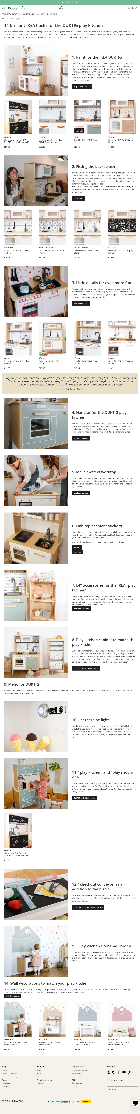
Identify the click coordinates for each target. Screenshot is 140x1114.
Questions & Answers (9, 1074)
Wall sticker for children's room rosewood (119, 1043)
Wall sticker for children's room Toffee (50, 1043)
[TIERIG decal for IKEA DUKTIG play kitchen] (87, 117)
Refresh (77, 547)
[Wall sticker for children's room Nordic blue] (87, 1019)
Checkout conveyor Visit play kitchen (88, 907)
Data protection (77, 1083)
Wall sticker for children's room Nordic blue (85, 1043)
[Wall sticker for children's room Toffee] (52, 1019)
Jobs (38, 1077)
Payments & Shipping (9, 1077)
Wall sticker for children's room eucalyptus (15, 1043)
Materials (40, 1083)
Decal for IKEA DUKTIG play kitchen (86, 141)
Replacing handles (81, 438)
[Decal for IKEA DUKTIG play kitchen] (18, 227)
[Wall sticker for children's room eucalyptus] (18, 1019)
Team (39, 1074)
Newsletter (6, 1086)
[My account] (129, 8)
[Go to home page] (9, 8)
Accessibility (76, 1074)
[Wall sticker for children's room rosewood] (122, 1019)
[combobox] (39, 8)
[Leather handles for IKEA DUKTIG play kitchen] (52, 117)
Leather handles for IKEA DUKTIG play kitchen (50, 141)
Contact (4, 1071)
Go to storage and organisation (86, 668)
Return (4, 1080)
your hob (77, 552)
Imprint (74, 1077)
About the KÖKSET (81, 304)
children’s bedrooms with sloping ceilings (98, 955)
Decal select (78, 198)
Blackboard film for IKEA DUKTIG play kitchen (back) (16, 141)
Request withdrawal (116, 1080)
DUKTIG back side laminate (84, 798)
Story (39, 1071)
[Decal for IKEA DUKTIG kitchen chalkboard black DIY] (18, 117)
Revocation (76, 1086)
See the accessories (81, 608)
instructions (6, 1083)
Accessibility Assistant (79, 1071)
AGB (73, 1080)
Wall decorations (12, 996)
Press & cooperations (44, 1080)
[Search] (60, 8)
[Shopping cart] (136, 8)
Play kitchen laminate (82, 86)
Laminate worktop (81, 493)
